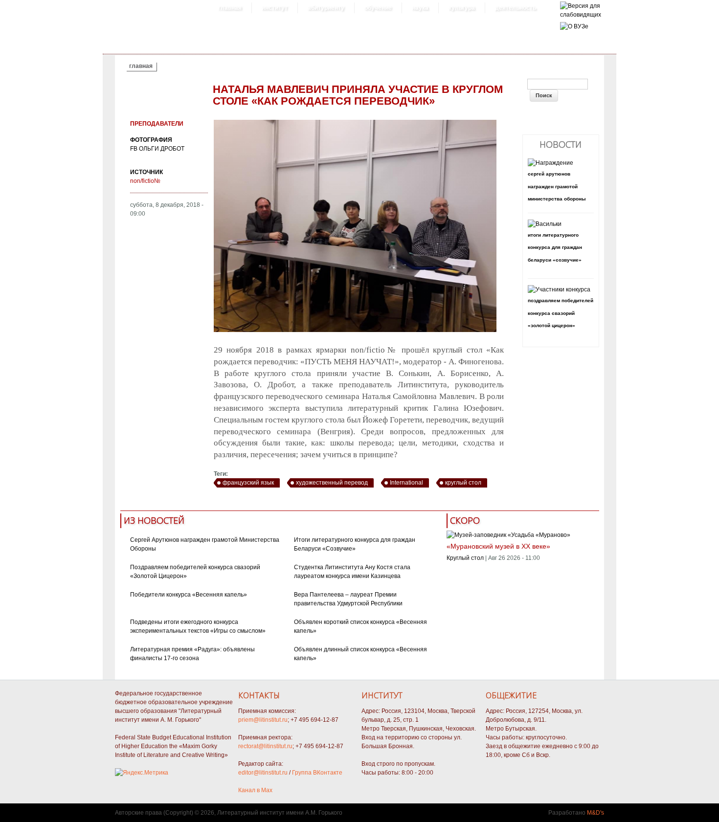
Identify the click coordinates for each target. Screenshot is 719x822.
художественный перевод (332, 482)
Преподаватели (156, 123)
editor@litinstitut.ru (263, 772)
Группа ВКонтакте (317, 772)
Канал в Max (255, 790)
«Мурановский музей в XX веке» (498, 546)
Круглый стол (465, 558)
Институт (275, 7)
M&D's (595, 812)
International (406, 482)
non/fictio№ (145, 181)
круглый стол (463, 482)
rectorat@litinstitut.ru (265, 746)
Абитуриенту (326, 7)
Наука (420, 7)
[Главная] (580, 14)
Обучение (378, 7)
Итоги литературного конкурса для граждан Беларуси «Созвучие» (555, 247)
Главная (230, 7)
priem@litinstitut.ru (263, 719)
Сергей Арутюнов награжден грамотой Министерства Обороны (557, 186)
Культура (462, 7)
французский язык (248, 482)
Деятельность (515, 7)
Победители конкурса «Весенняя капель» (188, 594)
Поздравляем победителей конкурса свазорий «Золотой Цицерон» (560, 313)
